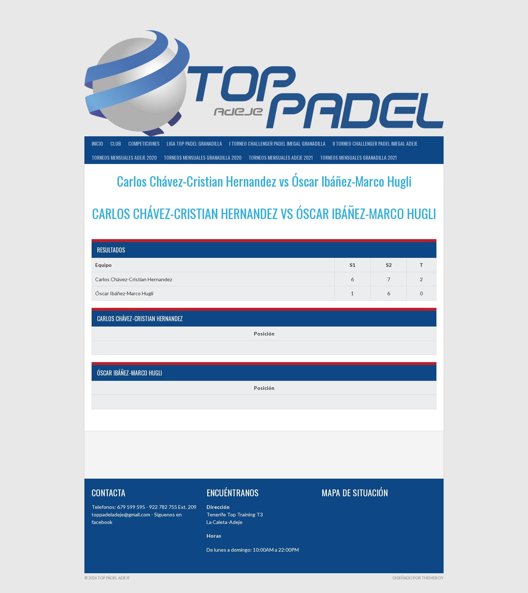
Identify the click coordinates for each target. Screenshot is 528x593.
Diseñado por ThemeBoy (418, 577)
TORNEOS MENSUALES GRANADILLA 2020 (202, 157)
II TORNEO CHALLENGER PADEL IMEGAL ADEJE (375, 143)
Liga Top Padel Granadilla (194, 143)
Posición (264, 333)
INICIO (97, 143)
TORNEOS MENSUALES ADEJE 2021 (281, 157)
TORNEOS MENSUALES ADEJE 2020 (124, 157)
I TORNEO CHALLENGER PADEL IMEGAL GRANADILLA (277, 143)
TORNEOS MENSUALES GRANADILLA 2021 (358, 157)
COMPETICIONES (143, 143)
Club (115, 143)
